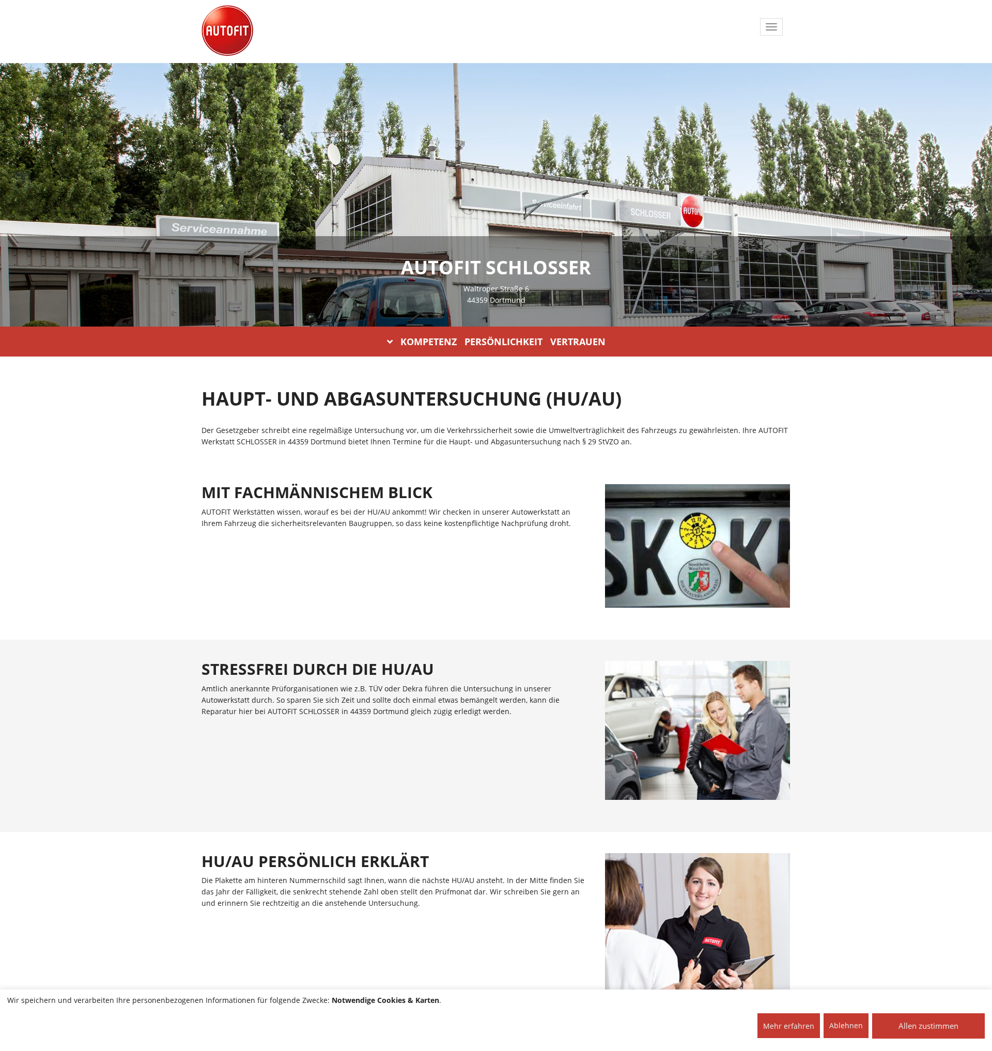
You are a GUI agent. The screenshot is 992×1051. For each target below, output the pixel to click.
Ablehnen (846, 1025)
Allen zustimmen (928, 1026)
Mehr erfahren (788, 1026)
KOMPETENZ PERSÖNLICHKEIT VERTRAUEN (503, 341)
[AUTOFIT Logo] (227, 31)
